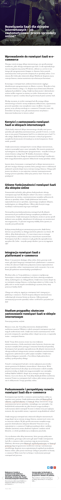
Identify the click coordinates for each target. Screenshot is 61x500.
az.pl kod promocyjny (39, 443)
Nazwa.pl (27, 443)
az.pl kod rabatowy (18, 402)
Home (5, 3)
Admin (7, 40)
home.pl (31, 402)
